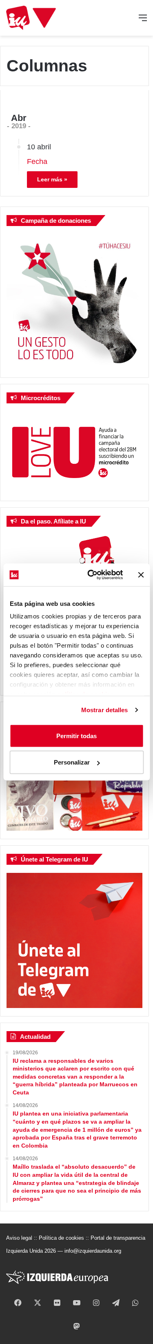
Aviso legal (19, 1238)
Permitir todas (76, 735)
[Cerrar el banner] (141, 574)
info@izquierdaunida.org (92, 1251)
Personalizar (72, 762)
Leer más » (52, 179)
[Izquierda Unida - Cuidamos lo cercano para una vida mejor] (31, 18)
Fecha (37, 161)
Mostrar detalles (104, 709)
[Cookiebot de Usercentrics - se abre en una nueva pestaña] (91, 575)
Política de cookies (61, 1238)
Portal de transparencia (118, 1238)
